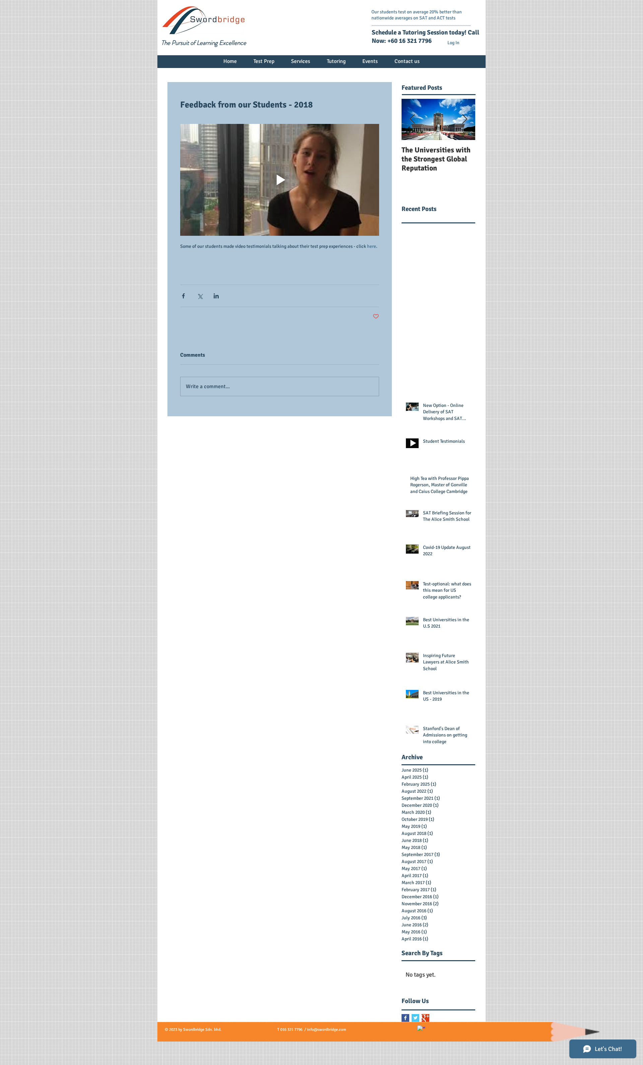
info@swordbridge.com (326, 1029)
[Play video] (279, 180)
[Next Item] (464, 119)
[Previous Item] (412, 119)
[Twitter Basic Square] (415, 1018)
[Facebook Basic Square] (405, 1018)
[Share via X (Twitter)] (200, 296)
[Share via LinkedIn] (216, 296)
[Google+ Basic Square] (425, 1018)
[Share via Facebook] (183, 296)
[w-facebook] (421, 1029)
